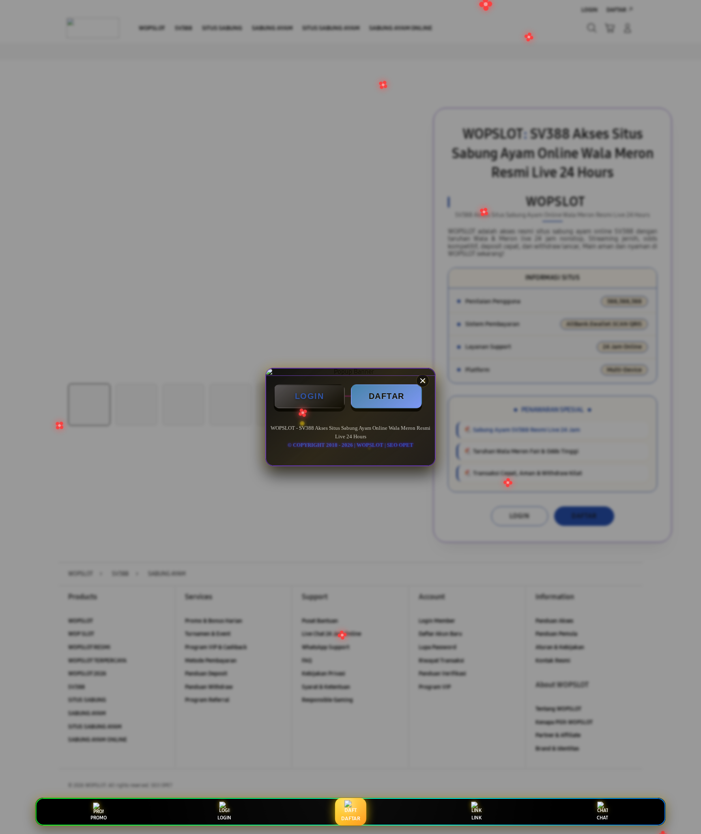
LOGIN (309, 396)
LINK (476, 818)
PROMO (98, 818)
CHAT (602, 818)
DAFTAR (386, 396)
